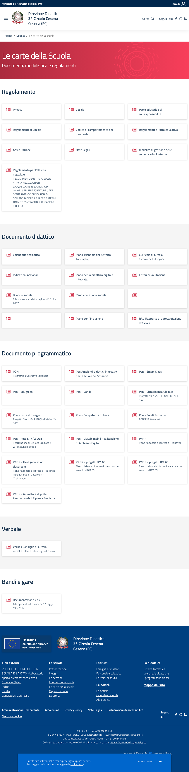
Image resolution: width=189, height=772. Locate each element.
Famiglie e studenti (107, 669)
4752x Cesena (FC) (102, 731)
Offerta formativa (154, 669)
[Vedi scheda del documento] (157, 298)
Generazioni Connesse (15, 695)
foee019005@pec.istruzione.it (125, 735)
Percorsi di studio (106, 678)
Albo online (103, 699)
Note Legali (95, 710)
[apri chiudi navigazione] (6, 18)
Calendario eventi (107, 695)
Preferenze (145, 762)
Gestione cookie (12, 716)
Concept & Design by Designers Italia (147, 753)
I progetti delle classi (156, 678)
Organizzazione (58, 691)
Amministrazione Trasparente (20, 710)
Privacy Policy (73, 710)
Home (8, 35)
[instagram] (180, 18)
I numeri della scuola (61, 682)
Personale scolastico (108, 673)
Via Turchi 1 (83, 731)
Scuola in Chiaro (11, 682)
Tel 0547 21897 (55, 735)
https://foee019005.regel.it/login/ (128, 742)
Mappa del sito (154, 684)
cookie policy (77, 764)
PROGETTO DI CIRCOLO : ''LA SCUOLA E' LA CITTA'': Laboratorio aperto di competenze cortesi (22, 673)
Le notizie (102, 691)
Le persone (56, 678)
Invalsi (6, 691)
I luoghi (53, 673)
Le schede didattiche (156, 673)
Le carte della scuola (61, 686)
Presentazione (58, 669)
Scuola (20, 35)
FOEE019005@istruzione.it (87, 735)
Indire (5, 686)
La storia (54, 695)
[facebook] (176, 18)
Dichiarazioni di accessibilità (125, 710)
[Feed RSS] (185, 18)
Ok (161, 762)
